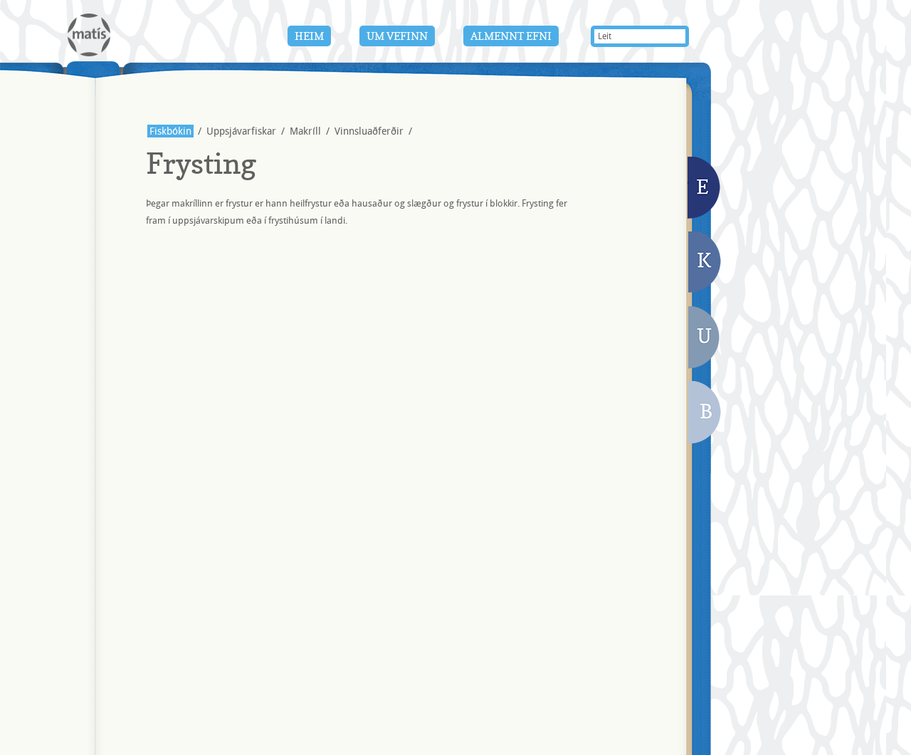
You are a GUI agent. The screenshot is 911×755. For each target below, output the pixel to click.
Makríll (305, 131)
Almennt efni (511, 36)
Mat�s (89, 35)
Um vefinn (397, 36)
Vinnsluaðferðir (369, 131)
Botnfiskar (705, 414)
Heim (309, 36)
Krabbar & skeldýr (705, 263)
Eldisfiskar (705, 189)
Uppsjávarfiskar (704, 339)
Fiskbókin (170, 131)
